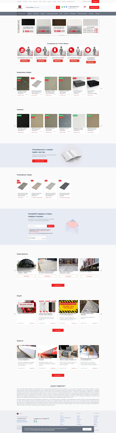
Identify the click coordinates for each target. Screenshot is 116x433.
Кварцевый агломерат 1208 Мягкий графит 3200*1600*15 (22, 92)
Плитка (29, 13)
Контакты (64, 1)
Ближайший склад (70, 1)
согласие (33, 233)
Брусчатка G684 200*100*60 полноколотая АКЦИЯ (92, 92)
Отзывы (54, 1)
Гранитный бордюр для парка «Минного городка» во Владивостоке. (68, 359)
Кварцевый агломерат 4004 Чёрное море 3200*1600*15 (22, 129)
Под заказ (35, 1)
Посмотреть (26, 276)
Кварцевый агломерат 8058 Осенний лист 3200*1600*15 (36, 129)
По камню (91, 13)
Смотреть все (58, 285)
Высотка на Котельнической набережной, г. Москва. (66, 272)
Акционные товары (82, 13)
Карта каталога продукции (22, 421)
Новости (49, 1)
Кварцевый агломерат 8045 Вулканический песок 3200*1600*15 (50, 92)
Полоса (66, 13)
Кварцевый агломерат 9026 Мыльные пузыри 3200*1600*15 (78, 129)
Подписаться (51, 226)
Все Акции (58, 330)
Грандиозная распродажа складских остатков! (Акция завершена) (68, 314)
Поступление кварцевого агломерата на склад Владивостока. (89, 359)
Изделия (98, 13)
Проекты (44, 1)
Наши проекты (22, 254)
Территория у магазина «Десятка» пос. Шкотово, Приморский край (47, 272)
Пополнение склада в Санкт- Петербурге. (45, 359)
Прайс (94, 1)
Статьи (59, 1)
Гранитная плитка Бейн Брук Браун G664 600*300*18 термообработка (36, 194)
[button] (40, 35)
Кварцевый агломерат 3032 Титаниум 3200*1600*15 (64, 92)
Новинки (20, 109)
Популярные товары (24, 175)
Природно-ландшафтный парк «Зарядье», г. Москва (24, 272)
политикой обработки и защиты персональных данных (39, 231)
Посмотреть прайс (39, 161)
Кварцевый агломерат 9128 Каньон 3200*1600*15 (64, 129)
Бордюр (43, 13)
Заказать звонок (94, 7)
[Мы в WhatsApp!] (62, 7)
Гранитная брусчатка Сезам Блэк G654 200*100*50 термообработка (78, 92)
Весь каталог (23, 13)
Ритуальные (73, 13)
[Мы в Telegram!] (64, 7)
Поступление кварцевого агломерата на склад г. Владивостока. (26, 359)
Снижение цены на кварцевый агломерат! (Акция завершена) (46, 314)
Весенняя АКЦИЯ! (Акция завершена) (26, 313)
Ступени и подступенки (52, 13)
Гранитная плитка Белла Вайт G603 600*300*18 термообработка (37, 92)
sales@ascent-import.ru (72, 8)
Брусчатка (36, 13)
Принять (87, 429)
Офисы (95, 424)
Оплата (30, 1)
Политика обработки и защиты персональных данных (42, 429)
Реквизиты (79, 424)
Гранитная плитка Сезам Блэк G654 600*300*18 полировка (65, 194)
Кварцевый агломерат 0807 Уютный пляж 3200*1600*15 (92, 129)
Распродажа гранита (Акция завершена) (87, 314)
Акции (40, 1)
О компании (19, 1)
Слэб (61, 13)
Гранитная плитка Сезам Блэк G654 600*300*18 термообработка (23, 194)
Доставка (25, 1)
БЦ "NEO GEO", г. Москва (86, 271)
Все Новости (58, 375)
